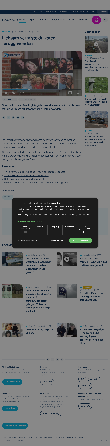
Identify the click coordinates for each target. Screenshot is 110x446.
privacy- (75, 214)
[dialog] (55, 223)
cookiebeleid (85, 214)
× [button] (94, 200)
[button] (55, 221)
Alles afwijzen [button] (56, 240)
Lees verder (22, 217)
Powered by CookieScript (84, 246)
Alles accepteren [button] (80, 240)
